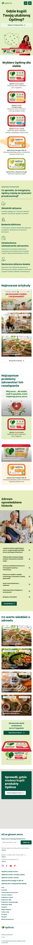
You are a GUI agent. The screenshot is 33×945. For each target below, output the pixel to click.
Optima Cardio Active (9, 872)
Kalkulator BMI (6, 900)
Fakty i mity (5, 912)
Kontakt (4, 890)
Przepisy (4, 914)
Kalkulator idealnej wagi (9, 902)
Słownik (4, 907)
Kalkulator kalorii (7, 897)
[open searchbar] (25, 3)
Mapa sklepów (6, 909)
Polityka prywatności (7, 934)
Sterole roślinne (6, 895)
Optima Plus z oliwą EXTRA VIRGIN (13, 884)
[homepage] (6, 3)
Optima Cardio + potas (10, 878)
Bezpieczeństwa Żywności (16, 253)
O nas (3, 937)
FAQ (2, 887)
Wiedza (3, 917)
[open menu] (30, 3)
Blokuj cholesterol (7, 919)
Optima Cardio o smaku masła (13, 875)
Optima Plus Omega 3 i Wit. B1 (12, 881)
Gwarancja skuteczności (9, 892)
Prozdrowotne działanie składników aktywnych (16, 228)
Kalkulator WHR (6, 904)
